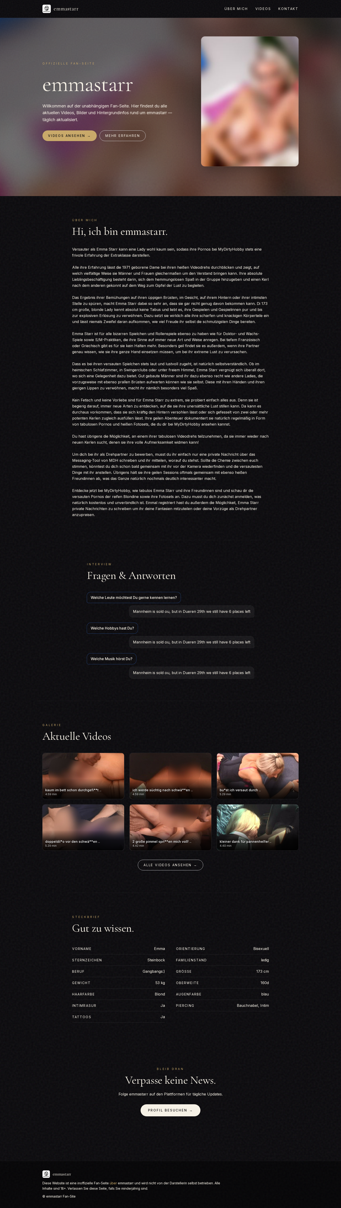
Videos (263, 9)
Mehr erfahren (122, 136)
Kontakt (288, 9)
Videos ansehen (69, 136)
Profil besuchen (170, 1110)
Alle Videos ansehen (170, 865)
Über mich (236, 9)
